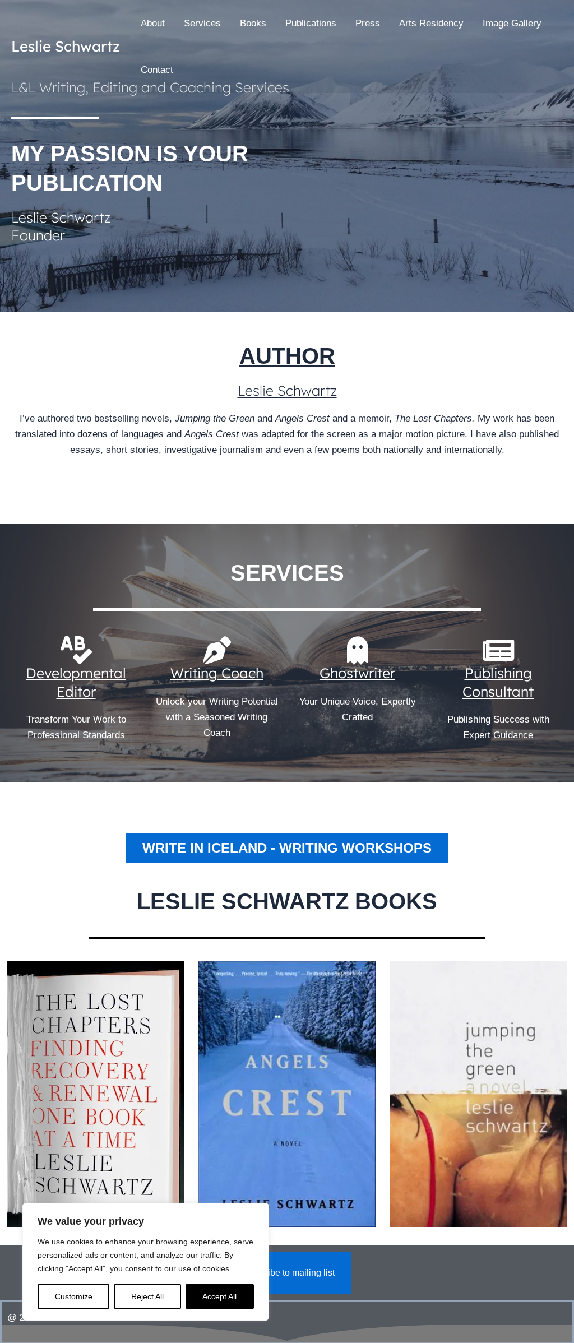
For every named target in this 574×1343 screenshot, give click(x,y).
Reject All (147, 1296)
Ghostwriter (357, 673)
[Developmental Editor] (76, 650)
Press (367, 23)
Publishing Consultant (498, 682)
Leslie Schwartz (65, 46)
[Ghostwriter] (358, 650)
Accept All (219, 1296)
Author (287, 356)
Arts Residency (431, 23)
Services (202, 23)
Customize (73, 1296)
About (153, 23)
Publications (310, 23)
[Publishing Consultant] (498, 650)
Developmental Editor (76, 682)
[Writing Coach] (217, 650)
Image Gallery (512, 23)
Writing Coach (216, 673)
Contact (157, 69)
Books (253, 23)
